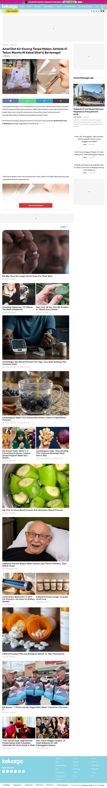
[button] (97, 6)
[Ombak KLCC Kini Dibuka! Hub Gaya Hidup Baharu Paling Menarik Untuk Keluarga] (89, 95)
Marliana (7, 56)
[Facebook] (91, 11)
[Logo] (10, 6)
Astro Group (101, 785)
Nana (85, 144)
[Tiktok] (99, 11)
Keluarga (5, 45)
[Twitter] (96, 11)
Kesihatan (13, 45)
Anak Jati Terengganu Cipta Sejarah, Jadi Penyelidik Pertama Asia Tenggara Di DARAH (89, 139)
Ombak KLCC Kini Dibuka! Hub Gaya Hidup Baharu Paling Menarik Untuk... (88, 111)
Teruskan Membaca (35, 205)
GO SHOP (42, 123)
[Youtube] (101, 11)
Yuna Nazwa (77, 117)
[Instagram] (94, 11)
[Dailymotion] (103, 11)
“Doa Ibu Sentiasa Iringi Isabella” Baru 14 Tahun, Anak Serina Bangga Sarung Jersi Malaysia (89, 167)
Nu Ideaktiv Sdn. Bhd (86, 785)
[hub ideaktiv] (102, 5)
